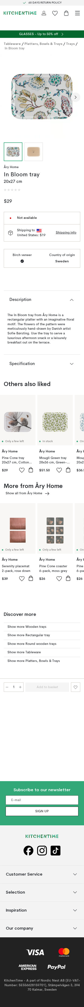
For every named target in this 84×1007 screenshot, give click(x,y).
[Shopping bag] (66, 13)
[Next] (75, 97)
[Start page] (20, 13)
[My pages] (43, 13)
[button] (12, 189)
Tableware (12, 44)
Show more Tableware (24, 652)
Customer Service (24, 874)
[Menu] (77, 13)
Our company (19, 928)
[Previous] (8, 97)
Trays (70, 44)
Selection (15, 892)
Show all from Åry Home (24, 493)
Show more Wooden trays (26, 626)
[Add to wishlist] (22, 470)
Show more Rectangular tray (28, 635)
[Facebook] (28, 850)
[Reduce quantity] (7, 687)
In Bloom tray (14, 48)
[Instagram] (42, 850)
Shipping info (66, 232)
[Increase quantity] (20, 687)
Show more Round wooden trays (31, 644)
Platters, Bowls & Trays (43, 44)
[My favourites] (55, 13)
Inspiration (16, 910)
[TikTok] (55, 850)
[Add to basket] (31, 470)
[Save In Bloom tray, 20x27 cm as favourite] (75, 687)
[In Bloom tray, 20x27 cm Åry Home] (42, 96)
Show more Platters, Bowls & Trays (33, 661)
